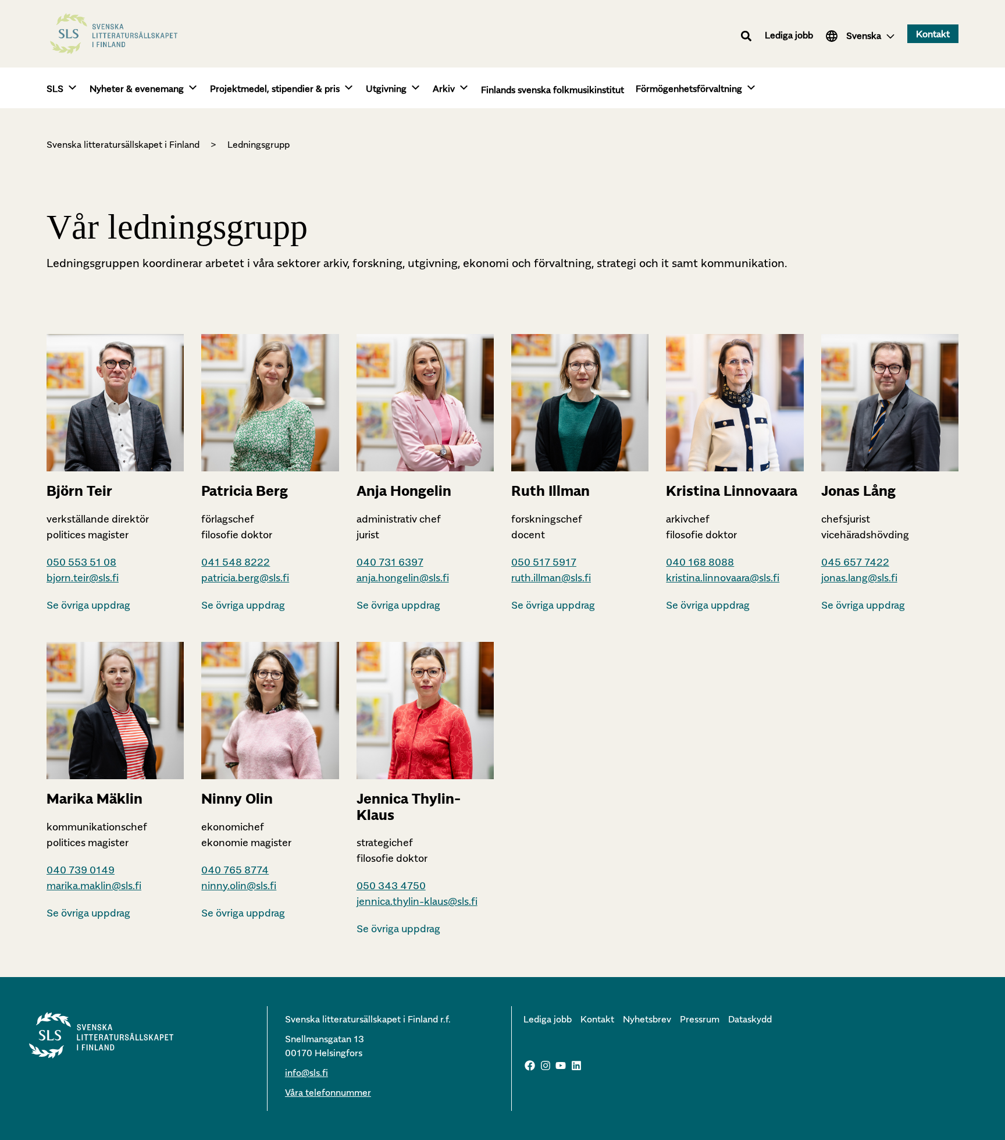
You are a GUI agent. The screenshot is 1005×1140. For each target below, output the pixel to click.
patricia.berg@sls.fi (245, 577)
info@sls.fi (306, 1072)
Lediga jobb (789, 35)
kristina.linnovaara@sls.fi (722, 577)
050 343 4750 (391, 885)
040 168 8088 (700, 562)
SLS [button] (55, 88)
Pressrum (699, 1019)
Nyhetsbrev (647, 1019)
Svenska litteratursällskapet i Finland (123, 144)
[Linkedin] (576, 1065)
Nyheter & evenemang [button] (137, 88)
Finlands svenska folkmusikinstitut (552, 89)
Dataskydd (750, 1019)
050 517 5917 (543, 562)
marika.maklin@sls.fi (94, 885)
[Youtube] (560, 1065)
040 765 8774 (235, 870)
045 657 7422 (855, 562)
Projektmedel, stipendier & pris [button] (275, 88)
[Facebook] (529, 1065)
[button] (746, 35)
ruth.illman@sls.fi (551, 577)
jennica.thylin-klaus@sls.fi (417, 901)
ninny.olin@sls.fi (238, 885)
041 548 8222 (235, 562)
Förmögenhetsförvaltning (689, 88)
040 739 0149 (81, 870)
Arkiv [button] (444, 88)
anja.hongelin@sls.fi (403, 577)
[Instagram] (545, 1065)
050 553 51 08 (81, 562)
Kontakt (597, 1019)
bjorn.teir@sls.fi (83, 577)
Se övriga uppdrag (88, 605)
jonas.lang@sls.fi (859, 577)
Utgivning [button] (386, 88)
